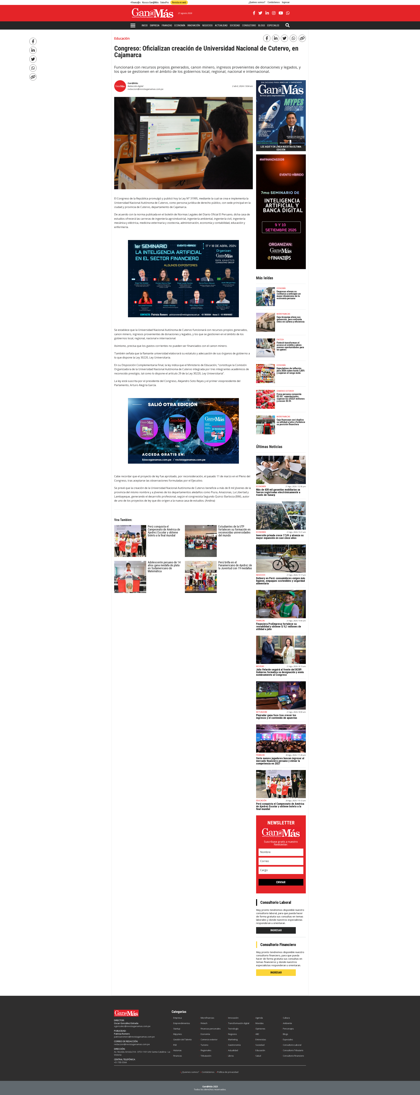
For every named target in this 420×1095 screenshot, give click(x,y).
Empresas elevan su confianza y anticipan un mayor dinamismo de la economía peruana (289, 295)
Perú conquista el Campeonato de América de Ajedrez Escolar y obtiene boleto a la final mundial (164, 531)
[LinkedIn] (33, 50)
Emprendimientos (181, 1023)
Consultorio (249, 25)
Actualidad (221, 25)
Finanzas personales (211, 1028)
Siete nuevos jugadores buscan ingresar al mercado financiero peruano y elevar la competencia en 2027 (280, 761)
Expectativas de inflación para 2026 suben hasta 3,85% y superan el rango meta (291, 370)
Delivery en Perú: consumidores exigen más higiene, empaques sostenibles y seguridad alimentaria (280, 581)
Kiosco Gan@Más (150, 2)
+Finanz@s (135, 2)
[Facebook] (33, 41)
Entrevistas (260, 1039)
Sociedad (235, 25)
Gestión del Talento (182, 1039)
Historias (177, 1050)
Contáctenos (274, 2)
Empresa (154, 25)
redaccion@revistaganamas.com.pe (145, 89)
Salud (258, 1055)
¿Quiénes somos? (257, 2)
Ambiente (287, 1023)
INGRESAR (276, 930)
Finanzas (167, 25)
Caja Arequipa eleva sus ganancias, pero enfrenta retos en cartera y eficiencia (290, 319)
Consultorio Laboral (292, 1044)
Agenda (259, 1017)
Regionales (206, 1050)
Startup (176, 1028)
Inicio (145, 25)
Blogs (261, 25)
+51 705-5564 (120, 1062)
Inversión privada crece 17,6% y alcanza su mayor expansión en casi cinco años (280, 537)
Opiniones (260, 1028)
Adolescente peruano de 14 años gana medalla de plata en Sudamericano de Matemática (164, 567)
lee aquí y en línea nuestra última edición (281, 148)
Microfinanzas (207, 1017)
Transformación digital (238, 1023)
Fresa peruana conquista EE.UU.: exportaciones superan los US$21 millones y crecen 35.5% (291, 397)
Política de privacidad (227, 1072)
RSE (175, 1044)
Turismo (204, 1044)
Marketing (233, 1039)
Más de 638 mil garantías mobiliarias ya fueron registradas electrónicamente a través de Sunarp (278, 492)
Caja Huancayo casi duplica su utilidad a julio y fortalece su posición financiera (291, 422)
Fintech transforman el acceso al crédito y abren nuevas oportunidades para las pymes (290, 346)
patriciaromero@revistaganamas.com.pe (134, 1036)
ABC (257, 1034)
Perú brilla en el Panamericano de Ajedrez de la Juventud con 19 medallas (235, 565)
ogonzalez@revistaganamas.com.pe (132, 1026)
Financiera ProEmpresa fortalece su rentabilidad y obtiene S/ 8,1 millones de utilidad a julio (278, 626)
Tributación (206, 1055)
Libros (231, 1055)
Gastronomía (234, 1044)
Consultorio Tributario (293, 1050)
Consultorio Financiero (293, 1055)
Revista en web (179, 2)
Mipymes (177, 1034)
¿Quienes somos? (190, 1072)
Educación (260, 1050)
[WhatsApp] (33, 68)
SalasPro (164, 2)
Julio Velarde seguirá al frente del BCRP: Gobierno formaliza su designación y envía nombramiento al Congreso (280, 672)
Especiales (273, 25)
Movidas (259, 1023)
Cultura (286, 1017)
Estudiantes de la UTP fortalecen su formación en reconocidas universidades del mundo (234, 531)
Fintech (204, 1023)
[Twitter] (33, 59)
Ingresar (286, 2)
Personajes (288, 1028)
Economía (179, 25)
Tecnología (233, 1028)
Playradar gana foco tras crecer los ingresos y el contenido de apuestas (276, 716)
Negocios (207, 25)
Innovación (194, 25)
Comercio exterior (209, 1039)
